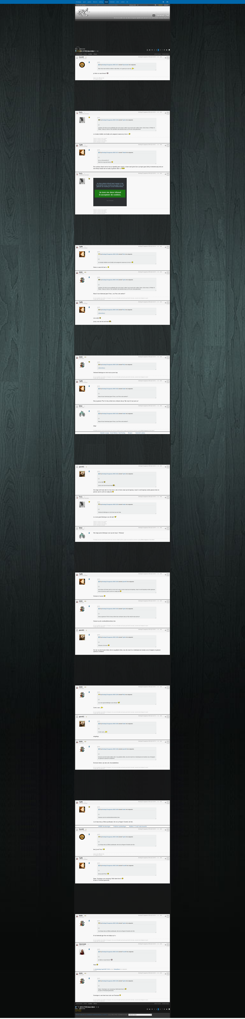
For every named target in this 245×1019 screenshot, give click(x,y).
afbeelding (101, 313)
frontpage (78, 2)
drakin (81, 272)
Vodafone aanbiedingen (119, 826)
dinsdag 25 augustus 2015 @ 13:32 (146, 915)
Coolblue (90, 54)
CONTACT (105, 1014)
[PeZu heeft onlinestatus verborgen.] (77, 113)
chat (117, 2)
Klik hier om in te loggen (91, 5)
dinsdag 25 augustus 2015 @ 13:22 (146, 271)
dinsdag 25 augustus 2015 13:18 (110, 120)
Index (76, 49)
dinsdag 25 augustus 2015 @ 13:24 (146, 380)
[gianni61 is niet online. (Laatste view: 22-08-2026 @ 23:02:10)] (77, 467)
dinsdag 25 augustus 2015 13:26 (110, 723)
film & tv (95, 2)
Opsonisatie (125, 64)
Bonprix (130, 433)
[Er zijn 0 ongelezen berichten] (164, 2)
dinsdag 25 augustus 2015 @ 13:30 (146, 857)
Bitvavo (95, 54)
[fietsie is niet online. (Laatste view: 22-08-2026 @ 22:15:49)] (77, 407)
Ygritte (124, 120)
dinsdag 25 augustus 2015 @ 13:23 (146, 356)
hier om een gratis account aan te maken (107, 5)
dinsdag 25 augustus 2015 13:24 (110, 581)
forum (106, 2)
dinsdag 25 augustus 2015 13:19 (110, 951)
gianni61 (81, 467)
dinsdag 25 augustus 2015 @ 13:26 (146, 629)
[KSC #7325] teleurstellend (87, 51)
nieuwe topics (165, 54)
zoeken (123, 2)
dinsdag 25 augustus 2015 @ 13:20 (146, 112)
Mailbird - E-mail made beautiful (138, 826)
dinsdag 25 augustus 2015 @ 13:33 (146, 943)
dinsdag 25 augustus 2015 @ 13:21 (146, 246)
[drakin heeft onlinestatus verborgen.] (77, 273)
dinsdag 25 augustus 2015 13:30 (110, 980)
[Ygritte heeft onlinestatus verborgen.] (77, 145)
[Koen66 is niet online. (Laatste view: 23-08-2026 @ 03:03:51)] (77, 58)
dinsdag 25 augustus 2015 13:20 (110, 254)
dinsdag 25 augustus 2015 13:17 (110, 64)
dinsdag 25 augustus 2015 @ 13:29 (146, 829)
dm (127, 2)
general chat (82, 49)
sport (84, 2)
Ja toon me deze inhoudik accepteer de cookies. (110, 193)
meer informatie (110, 200)
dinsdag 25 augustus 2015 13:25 (110, 637)
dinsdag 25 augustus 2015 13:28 (110, 836)
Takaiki (124, 152)
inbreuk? (166, 5)
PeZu (80, 112)
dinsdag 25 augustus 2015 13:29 (110, 865)
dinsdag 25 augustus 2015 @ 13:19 (146, 56)
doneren (160, 5)
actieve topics (157, 54)
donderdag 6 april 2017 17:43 (102, 969)
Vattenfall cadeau (140, 433)
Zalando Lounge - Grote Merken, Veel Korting (112, 433)
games (89, 2)
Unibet (85, 54)
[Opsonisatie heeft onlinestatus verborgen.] (77, 945)
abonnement (79, 54)
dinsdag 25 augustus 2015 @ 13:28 (146, 801)
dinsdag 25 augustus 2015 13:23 (110, 504)
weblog (101, 2)
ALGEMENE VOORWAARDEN (93, 1014)
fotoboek (112, 2)
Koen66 (81, 57)
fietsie (80, 406)
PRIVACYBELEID (80, 1014)
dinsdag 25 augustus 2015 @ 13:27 (146, 715)
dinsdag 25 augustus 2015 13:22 (110, 388)
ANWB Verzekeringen (104, 826)
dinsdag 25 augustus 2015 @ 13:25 (146, 573)
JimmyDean (117, 969)
